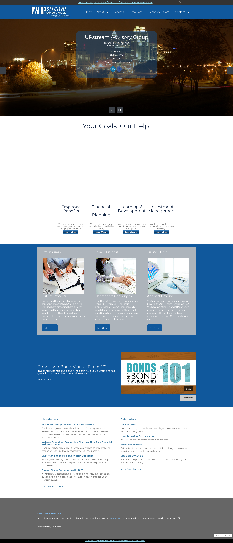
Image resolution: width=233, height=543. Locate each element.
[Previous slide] (3, 70)
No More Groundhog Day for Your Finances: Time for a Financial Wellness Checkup (77, 443)
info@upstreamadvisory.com (116, 62)
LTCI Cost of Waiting (132, 456)
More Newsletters (52, 486)
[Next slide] (230, 70)
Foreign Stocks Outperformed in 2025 (62, 470)
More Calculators (131, 469)
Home (88, 12)
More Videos (44, 379)
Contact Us (182, 12)
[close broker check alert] (180, 2)
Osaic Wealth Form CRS (49, 513)
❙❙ (119, 110)
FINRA (113, 518)
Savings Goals (128, 424)
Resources (136, 12)
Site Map (57, 526)
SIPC (120, 518)
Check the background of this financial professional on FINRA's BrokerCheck (115, 2)
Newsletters (50, 419)
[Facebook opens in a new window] (119, 69)
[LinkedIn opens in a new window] (113, 69)
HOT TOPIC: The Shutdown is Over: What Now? (68, 424)
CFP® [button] (153, 328)
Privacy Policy (44, 526)
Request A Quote (158, 12)
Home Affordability (131, 444)
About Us (102, 12)
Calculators (128, 419)
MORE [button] (48, 328)
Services (119, 12)
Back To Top (221, 536)
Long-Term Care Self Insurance (138, 436)
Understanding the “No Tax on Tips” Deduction (68, 455)
